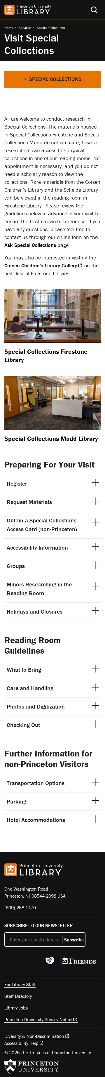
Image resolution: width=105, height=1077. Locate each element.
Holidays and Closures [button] (34, 611)
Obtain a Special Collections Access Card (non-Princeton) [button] (42, 525)
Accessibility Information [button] (37, 547)
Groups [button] (16, 565)
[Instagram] (35, 962)
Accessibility (21, 1043)
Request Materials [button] (29, 501)
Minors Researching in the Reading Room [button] (39, 589)
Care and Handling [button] (30, 688)
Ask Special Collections (30, 245)
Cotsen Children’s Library (40, 265)
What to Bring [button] (24, 669)
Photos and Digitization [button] (36, 706)
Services (25, 27)
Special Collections (51, 27)
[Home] (27, 10)
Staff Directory (18, 996)
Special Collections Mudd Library (51, 439)
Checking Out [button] (23, 724)
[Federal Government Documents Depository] (50, 963)
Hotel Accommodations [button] (36, 819)
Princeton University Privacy (38, 1019)
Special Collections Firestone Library (46, 356)
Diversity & (34, 1036)
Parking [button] (16, 801)
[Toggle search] (94, 9)
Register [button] (17, 483)
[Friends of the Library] (78, 962)
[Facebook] (21, 962)
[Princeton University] (31, 1066)
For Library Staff (20, 984)
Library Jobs (16, 1008)
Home (8, 27)
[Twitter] (7, 962)
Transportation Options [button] (35, 783)
